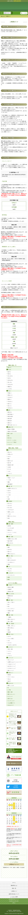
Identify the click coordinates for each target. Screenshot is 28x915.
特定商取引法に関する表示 (14, 901)
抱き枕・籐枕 (11, 587)
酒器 (9, 564)
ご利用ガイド (14, 891)
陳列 (9, 579)
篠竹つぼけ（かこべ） (12, 425)
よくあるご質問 (14, 897)
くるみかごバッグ (11, 664)
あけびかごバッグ (11, 666)
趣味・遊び (10, 600)
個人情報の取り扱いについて (14, 899)
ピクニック (10, 696)
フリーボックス (11, 575)
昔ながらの (10, 683)
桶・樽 (9, 462)
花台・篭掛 (10, 621)
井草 (9, 499)
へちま (9, 514)
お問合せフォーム (14, 864)
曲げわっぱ (10, 460)
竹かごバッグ (11, 659)
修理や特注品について (14, 894)
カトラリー (10, 647)
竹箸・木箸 (10, 649)
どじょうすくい (11, 608)
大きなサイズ (10, 705)
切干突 (9, 526)
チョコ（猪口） (11, 638)
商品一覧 (14, 888)
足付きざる (10, 380)
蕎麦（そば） (11, 634)
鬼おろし (10, 367)
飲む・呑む (10, 556)
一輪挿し (10, 617)
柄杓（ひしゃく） (11, 694)
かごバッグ (10, 657)
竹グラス (10, 558)
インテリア (10, 573)
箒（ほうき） (11, 543)
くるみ (9, 494)
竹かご (9, 390)
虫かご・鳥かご (11, 602)
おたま (9, 653)
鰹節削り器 (10, 595)
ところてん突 (11, 528)
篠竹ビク (10, 422)
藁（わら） (10, 503)
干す (9, 566)
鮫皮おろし (10, 530)
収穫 (9, 577)
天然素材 (10, 501)
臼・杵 (9, 469)
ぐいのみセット (11, 562)
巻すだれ (10, 438)
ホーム (3, 16)
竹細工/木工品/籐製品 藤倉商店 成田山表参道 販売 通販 (14, 6)
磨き (9, 435)
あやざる (10, 549)
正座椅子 (10, 589)
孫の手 (9, 681)
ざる (9, 640)
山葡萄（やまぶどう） (12, 488)
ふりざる (10, 388)
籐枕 (9, 482)
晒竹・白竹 (10, 433)
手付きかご (10, 401)
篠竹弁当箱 (10, 416)
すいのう (10, 642)
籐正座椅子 (10, 484)
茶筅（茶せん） (11, 627)
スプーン (10, 651)
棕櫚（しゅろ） (11, 511)
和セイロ (10, 452)
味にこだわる (11, 593)
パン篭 (9, 479)
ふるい (9, 471)
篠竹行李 (10, 420)
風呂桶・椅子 (11, 465)
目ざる (9, 378)
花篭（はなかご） (11, 619)
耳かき (9, 679)
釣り (9, 604)
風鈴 (9, 612)
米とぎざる (10, 376)
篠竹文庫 (10, 418)
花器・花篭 (10, 615)
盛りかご (10, 403)
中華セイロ (10, 454)
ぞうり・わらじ (11, 677)
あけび (9, 490)
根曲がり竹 (10, 427)
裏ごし (9, 598)
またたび (10, 505)
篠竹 (9, 410)
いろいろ (10, 444)
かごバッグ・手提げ (12, 442)
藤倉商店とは (14, 885)
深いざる (10, 382)
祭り (9, 606)
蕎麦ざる (10, 386)
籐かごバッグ (11, 670)
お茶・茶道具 (11, 623)
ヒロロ (9, 492)
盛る (9, 545)
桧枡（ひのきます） (12, 560)
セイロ (9, 636)
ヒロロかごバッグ (11, 668)
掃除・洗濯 (10, 536)
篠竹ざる (10, 412)
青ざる (9, 373)
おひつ (9, 456)
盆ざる (9, 371)
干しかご (10, 570)
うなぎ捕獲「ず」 (11, 703)
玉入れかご (10, 397)
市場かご (10, 393)
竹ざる (9, 369)
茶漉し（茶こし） (11, 625)
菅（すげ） (10, 507)
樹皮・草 (10, 486)
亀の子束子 (10, 541)
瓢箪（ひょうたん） (12, 516)
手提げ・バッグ (11, 477)
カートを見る (24, 13)
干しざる (10, 568)
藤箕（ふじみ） (11, 685)
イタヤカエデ (11, 509)
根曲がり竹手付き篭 (12, 431)
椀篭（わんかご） (11, 553)
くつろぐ (10, 585)
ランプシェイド (11, 700)
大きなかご (10, 407)
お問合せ (13, 902)
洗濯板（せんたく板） (12, 538)
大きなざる (10, 384)
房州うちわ (10, 698)
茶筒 (9, 630)
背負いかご (10, 395)
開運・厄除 (10, 692)
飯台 (9, 458)
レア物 (9, 689)
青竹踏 (9, 674)
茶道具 (9, 632)
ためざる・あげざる (12, 644)
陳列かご (10, 399)
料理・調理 (10, 523)
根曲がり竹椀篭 (11, 429)
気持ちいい (10, 672)
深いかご (10, 405)
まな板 (9, 467)
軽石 (9, 518)
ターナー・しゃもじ (12, 440)
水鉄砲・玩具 (11, 610)
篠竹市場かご (11, 414)
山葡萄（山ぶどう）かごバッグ (14, 662)
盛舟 (9, 547)
